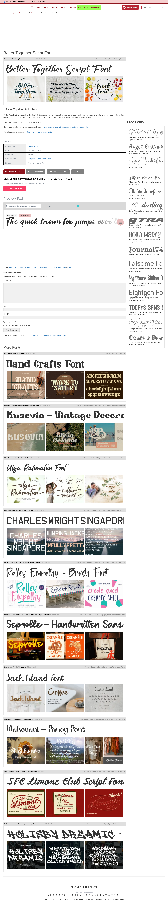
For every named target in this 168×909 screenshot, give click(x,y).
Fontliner (22, 353)
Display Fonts (120, 510)
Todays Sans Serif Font (146, 307)
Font (64, 267)
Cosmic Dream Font (146, 338)
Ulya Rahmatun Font (11, 458)
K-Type (31, 510)
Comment (7, 281)
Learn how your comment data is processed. (50, 335)
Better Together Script (39, 267)
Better (11, 267)
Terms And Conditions (94, 899)
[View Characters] (120, 222)
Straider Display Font (146, 220)
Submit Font (119, 899)
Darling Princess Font (146, 206)
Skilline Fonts (32, 771)
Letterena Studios (33, 562)
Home (6, 13)
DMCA (67, 899)
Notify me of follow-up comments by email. (22, 322)
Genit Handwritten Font (146, 160)
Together (70, 267)
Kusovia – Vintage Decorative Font (16, 405)
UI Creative (22, 667)
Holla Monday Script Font (146, 234)
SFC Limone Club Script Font (14, 771)
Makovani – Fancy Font (12, 719)
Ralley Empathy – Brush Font (14, 562)
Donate (79, 172)
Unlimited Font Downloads (89, 7)
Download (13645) (15, 172)
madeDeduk (35, 405)
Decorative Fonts (88, 405)
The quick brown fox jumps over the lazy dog (65, 221)
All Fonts (108, 899)
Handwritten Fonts (118, 353)
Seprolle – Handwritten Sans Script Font (18, 615)
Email (6, 314)
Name (6, 306)
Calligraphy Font (55, 267)
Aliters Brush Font (145, 176)
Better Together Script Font (13, 59)
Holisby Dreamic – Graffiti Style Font (17, 824)
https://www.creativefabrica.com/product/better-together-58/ (66, 127)
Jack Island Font (10, 667)
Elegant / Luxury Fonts (103, 405)
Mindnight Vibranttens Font (146, 323)
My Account (24, 2)
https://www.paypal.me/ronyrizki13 (39, 132)
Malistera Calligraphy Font (146, 131)
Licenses (58, 899)
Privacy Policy (77, 899)
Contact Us (48, 899)
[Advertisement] (84, 31)
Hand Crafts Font (10, 353)
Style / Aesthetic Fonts (20, 13)
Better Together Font (22, 267)
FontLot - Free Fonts (84, 887)
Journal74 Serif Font (146, 249)
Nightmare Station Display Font (146, 278)
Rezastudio (25, 458)
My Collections (39, 2)
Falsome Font (146, 264)
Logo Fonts (121, 667)
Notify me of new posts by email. (18, 325)
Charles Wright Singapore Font (15, 510)
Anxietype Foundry (42, 615)
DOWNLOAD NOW (15, 189)
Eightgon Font (146, 293)
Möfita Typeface (145, 191)
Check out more (36, 172)
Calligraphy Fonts (109, 59)
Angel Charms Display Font (146, 146)
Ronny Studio (31, 59)
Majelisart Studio (39, 824)
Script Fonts (35, 13)
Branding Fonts (89, 458)
